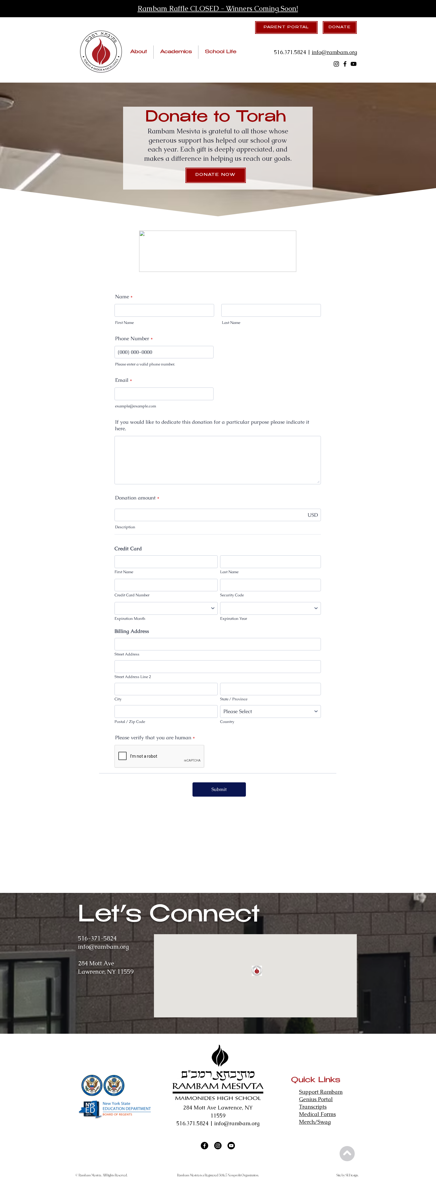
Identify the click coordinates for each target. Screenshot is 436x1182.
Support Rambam (321, 1091)
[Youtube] (231, 1145)
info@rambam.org (334, 52)
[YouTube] (353, 63)
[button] (138, 52)
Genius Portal (316, 1099)
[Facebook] (345, 63)
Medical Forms (317, 1114)
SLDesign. (352, 1175)
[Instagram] (336, 63)
